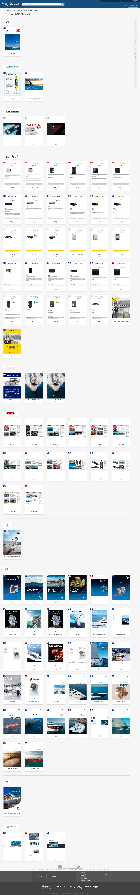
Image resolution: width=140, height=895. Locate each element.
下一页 (76, 867)
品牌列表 (83, 872)
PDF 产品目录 (133, 5)
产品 (125, 5)
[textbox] (41, 4)
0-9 (135, 21)
